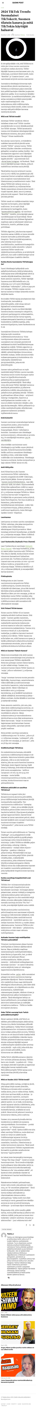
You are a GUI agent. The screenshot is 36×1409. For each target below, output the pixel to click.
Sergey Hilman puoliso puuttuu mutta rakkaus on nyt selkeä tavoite (17, 1349)
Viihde (2, 7)
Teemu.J (23, 35)
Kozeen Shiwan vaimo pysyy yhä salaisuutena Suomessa (16, 1316)
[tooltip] (26, 1225)
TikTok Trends (6, 1229)
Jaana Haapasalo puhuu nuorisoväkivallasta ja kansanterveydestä (16, 1381)
